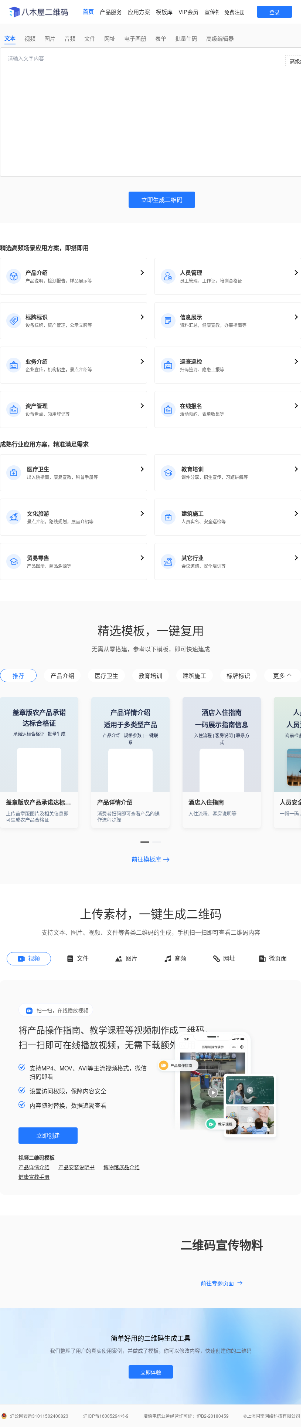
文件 (89, 38)
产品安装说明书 (76, 1167)
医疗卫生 (106, 675)
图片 (49, 38)
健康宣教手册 (34, 1176)
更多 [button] (279, 675)
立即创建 (48, 1135)
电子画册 (135, 38)
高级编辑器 (220, 38)
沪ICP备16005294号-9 (106, 1415)
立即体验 (150, 1372)
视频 (29, 38)
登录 (274, 12)
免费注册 (234, 12)
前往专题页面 (217, 1283)
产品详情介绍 (34, 1167)
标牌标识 (238, 675)
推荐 (18, 675)
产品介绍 (62, 675)
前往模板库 (146, 859)
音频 (69, 38)
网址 (109, 38)
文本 (10, 38)
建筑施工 (194, 675)
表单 (160, 38)
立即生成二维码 (162, 199)
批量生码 (186, 38)
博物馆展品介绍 (121, 1167)
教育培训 (150, 675)
